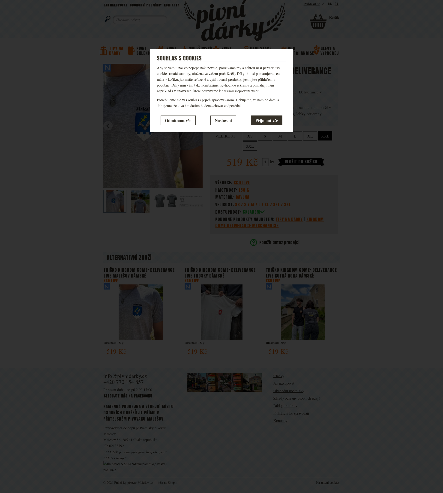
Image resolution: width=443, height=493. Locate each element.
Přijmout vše (266, 120)
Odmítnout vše (178, 120)
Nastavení (223, 120)
